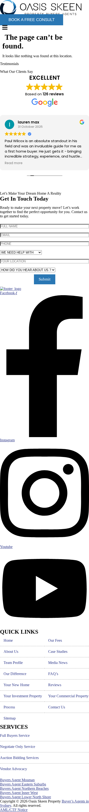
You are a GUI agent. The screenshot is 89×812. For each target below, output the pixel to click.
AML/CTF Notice (14, 810)
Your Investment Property (23, 696)
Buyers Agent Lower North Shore (25, 797)
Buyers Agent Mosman (17, 780)
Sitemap (10, 718)
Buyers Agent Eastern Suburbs (23, 784)
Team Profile (13, 663)
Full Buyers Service (15, 735)
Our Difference (15, 674)
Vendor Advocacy (13, 769)
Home (8, 640)
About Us (11, 652)
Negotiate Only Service (17, 747)
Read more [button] (14, 163)
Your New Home (16, 685)
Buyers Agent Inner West (19, 793)
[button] (44, 27)
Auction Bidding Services (19, 758)
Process (9, 707)
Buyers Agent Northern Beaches (24, 788)
